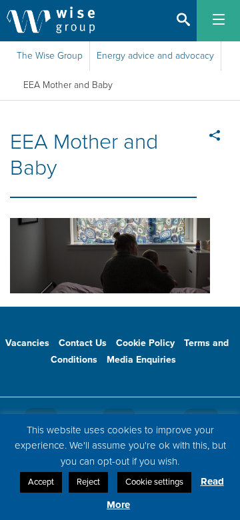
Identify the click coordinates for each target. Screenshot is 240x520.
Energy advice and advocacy (155, 55)
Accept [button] (41, 482)
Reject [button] (88, 482)
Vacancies (27, 343)
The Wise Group (50, 55)
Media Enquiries (141, 359)
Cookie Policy (145, 343)
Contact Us (83, 343)
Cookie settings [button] (154, 482)
